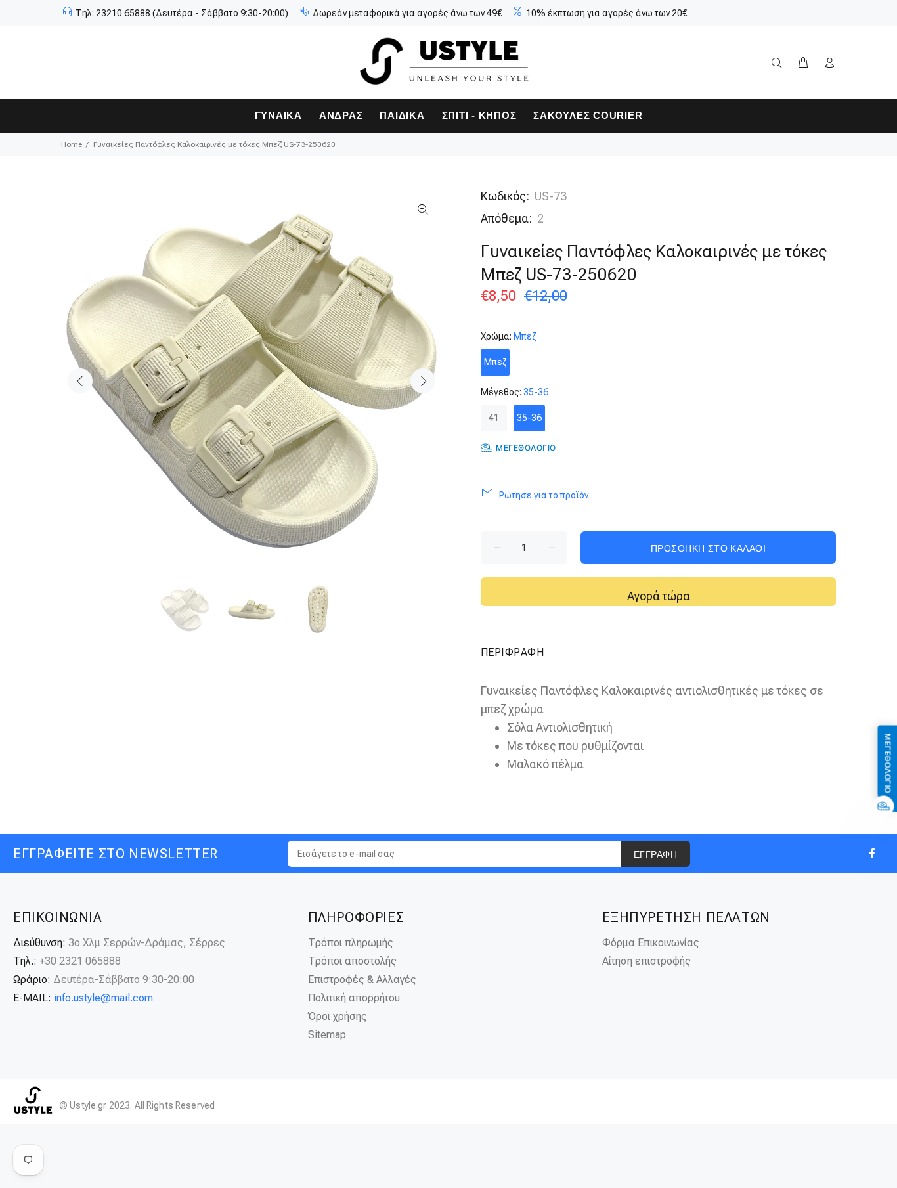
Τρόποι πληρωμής (350, 942)
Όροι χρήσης (337, 1016)
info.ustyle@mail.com (103, 998)
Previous (80, 380)
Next (422, 380)
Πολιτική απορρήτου (354, 998)
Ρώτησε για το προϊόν (543, 495)
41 (494, 417)
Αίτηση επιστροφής (646, 961)
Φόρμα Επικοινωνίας (650, 942)
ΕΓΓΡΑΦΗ (655, 854)
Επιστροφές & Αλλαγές (362, 979)
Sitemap (327, 1034)
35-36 (529, 417)
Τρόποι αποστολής (352, 961)
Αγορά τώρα (658, 596)
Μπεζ (495, 362)
